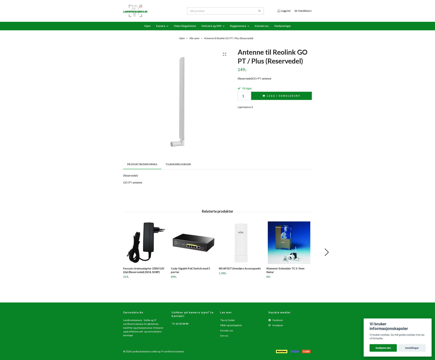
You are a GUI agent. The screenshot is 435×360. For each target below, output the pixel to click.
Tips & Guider (227, 320)
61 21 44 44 (182, 323)
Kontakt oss (262, 25)
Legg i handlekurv (283, 95)
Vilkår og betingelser (231, 325)
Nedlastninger (282, 25)
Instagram (277, 325)
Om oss (224, 335)
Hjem (147, 25)
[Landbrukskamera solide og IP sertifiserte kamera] (170, 10)
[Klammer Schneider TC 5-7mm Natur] (289, 242)
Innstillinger (412, 348)
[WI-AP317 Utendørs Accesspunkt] (241, 242)
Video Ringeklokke (185, 25)
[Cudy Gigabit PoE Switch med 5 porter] (193, 242)
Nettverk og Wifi (211, 25)
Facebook (277, 320)
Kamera (160, 25)
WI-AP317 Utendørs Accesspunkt (240, 268)
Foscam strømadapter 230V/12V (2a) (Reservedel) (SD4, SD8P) (143, 270)
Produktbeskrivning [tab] (142, 164)
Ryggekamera (238, 25)
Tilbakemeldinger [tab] (178, 164)
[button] (326, 252)
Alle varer (194, 38)
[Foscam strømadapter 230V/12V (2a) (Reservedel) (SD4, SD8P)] (145, 242)
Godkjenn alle (383, 348)
